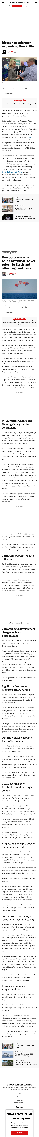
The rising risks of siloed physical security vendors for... (25, 217)
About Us (19, 1097)
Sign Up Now (19, 1133)
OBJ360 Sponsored (19, 205)
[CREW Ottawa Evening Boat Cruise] (8, 200)
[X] (22, 88)
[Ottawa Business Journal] (20, 2)
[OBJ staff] (4, 52)
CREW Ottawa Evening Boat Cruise (24, 200)
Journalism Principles (19, 1102)
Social (16, 197)
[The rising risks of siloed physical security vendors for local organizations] (8, 217)
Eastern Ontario (5, 38)
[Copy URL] (9, 88)
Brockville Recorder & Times (12, 172)
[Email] (13, 88)
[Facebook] (18, 88)
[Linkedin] (26, 88)
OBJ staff (11, 51)
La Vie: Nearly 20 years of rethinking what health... (23, 209)
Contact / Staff (19, 1100)
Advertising (19, 1099)
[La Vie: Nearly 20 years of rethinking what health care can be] (8, 208)
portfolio (29, 137)
